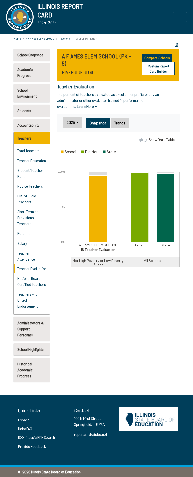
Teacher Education (31, 160)
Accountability (28, 125)
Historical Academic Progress (25, 369)
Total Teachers (28, 150)
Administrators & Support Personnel (30, 328)
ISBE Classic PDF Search (36, 437)
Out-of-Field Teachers (26, 198)
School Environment (27, 93)
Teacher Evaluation (32, 268)
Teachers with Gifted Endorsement (28, 300)
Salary (22, 243)
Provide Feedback (32, 446)
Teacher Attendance (26, 256)
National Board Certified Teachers (31, 281)
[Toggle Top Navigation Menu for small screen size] (180, 17)
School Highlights (30, 349)
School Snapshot (30, 54)
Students (24, 110)
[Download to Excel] (176, 45)
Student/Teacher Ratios (30, 173)
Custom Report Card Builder (158, 68)
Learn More (86, 106)
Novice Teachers (30, 186)
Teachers (24, 138)
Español (24, 419)
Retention (24, 233)
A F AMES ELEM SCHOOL (40, 38)
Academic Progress (25, 72)
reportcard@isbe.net (90, 434)
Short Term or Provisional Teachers (27, 217)
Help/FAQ (25, 428)
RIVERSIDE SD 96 (78, 72)
